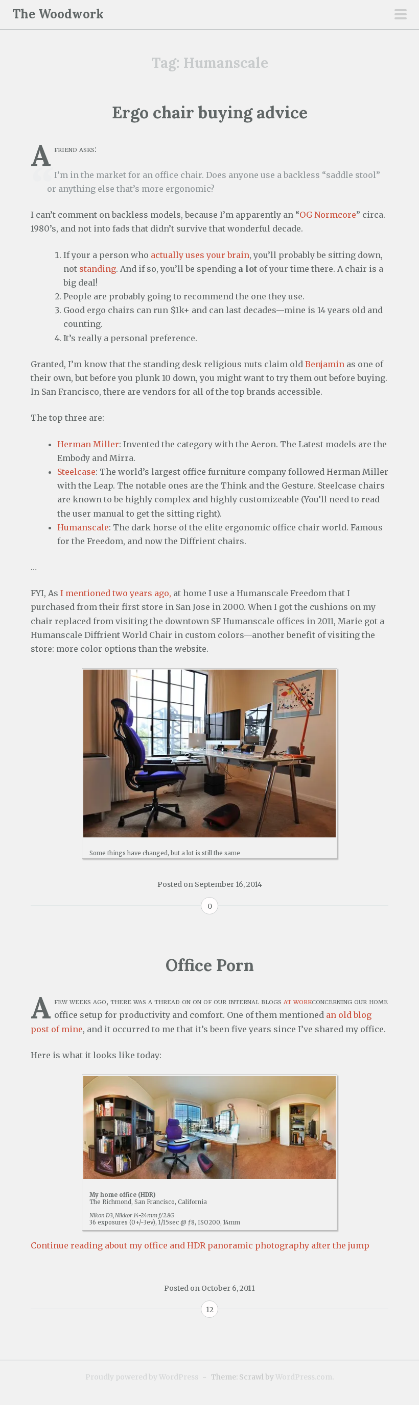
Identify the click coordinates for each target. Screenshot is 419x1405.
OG (305, 215)
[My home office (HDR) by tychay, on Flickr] (209, 1127)
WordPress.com (303, 1377)
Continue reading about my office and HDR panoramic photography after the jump (200, 1245)
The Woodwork (58, 14)
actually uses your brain (200, 255)
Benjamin (324, 364)
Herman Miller (88, 444)
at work (298, 1001)
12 (210, 1309)
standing (97, 269)
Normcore (335, 215)
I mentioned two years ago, (115, 593)
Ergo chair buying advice (210, 112)
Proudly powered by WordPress (141, 1377)
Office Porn (210, 965)
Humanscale (83, 527)
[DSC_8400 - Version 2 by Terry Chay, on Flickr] (209, 753)
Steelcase (76, 472)
